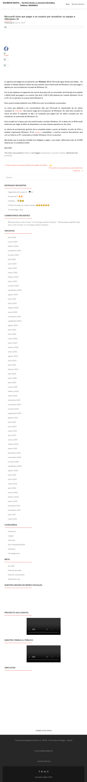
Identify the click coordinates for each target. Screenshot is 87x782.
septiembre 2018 (14, 466)
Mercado (11, 540)
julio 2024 (12, 299)
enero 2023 (12, 343)
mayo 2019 (12, 431)
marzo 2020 (12, 387)
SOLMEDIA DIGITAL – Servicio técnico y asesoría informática (29, 3)
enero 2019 (12, 448)
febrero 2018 (13, 497)
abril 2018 (12, 488)
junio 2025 (12, 264)
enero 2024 (12, 312)
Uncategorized (14, 553)
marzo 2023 (12, 339)
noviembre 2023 (14, 317)
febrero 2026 (13, 246)
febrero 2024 (13, 308)
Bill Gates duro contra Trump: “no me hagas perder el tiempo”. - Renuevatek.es (39, 222)
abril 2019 (12, 435)
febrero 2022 (13, 347)
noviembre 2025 (14, 251)
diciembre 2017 (14, 506)
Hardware (12, 531)
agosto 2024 (13, 295)
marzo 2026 (12, 242)
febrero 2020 (13, 391)
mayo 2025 (12, 268)
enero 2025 (12, 281)
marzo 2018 (12, 492)
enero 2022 (12, 352)
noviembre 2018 (14, 457)
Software (27, 153)
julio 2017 (12, 514)
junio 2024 (12, 303)
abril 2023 (12, 334)
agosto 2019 (13, 418)
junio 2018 (12, 479)
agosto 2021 (13, 356)
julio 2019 (12, 422)
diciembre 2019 (14, 400)
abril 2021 (12, 365)
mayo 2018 (12, 484)
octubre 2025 (13, 255)
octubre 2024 (13, 286)
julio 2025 (12, 259)
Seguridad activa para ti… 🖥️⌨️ (20, 192)
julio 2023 (12, 330)
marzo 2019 (12, 440)
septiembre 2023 (14, 321)
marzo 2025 (12, 273)
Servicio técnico (78, 4)
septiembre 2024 (14, 290)
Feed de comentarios (16, 575)
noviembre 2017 (14, 510)
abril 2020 (12, 382)
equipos (38, 132)
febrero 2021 (13, 369)
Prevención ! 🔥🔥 (15, 196)
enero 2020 (12, 396)
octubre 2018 (13, 462)
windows (62, 153)
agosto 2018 (13, 470)
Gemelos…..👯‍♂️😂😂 (16, 201)
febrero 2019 (13, 444)
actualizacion (45, 153)
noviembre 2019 (14, 404)
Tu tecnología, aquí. (15, 210)
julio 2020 (12, 374)
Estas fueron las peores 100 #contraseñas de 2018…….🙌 (28, 165)
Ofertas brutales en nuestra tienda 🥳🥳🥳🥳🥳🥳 (28, 205)
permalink (8, 156)
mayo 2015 (12, 519)
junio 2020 (12, 378)
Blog (67, 4)
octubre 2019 (13, 409)
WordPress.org (14, 579)
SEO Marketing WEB (16, 545)
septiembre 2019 (14, 413)
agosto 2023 (13, 325)
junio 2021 (12, 361)
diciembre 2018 (14, 453)
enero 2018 (12, 501)
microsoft (54, 153)
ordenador (18, 111)
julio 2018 (12, 475)
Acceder (11, 566)
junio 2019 (12, 426)
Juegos (10, 536)
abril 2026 (12, 237)
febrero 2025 (13, 277)
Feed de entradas (15, 570)
